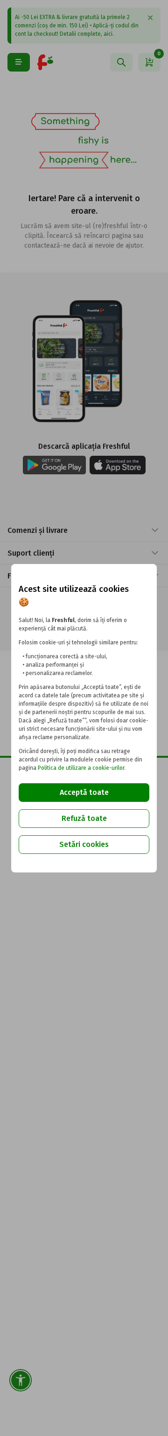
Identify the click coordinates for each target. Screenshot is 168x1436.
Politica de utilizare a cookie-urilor (81, 768)
